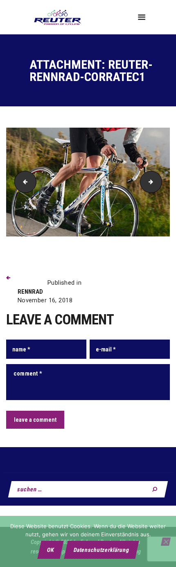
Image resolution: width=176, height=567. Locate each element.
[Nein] (166, 542)
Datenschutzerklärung (101, 550)
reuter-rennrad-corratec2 (159, 182)
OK (50, 550)
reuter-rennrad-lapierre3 (23, 182)
